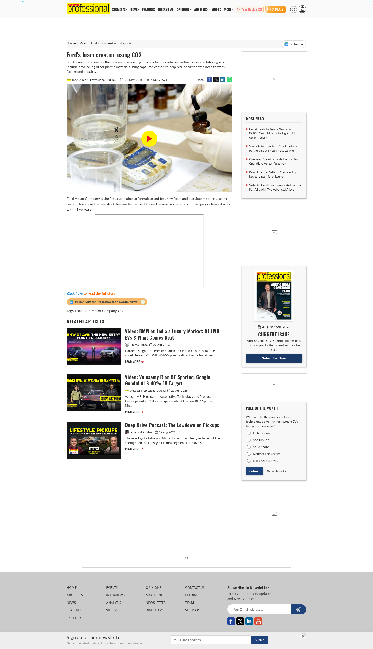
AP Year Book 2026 (250, 9)
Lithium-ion (261, 433)
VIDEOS (216, 10)
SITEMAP (192, 610)
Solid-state (261, 447)
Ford (78, 311)
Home (72, 43)
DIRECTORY (154, 610)
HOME (72, 587)
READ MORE (134, 361)
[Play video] (149, 139)
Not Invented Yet (265, 461)
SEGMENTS (119, 10)
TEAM (189, 602)
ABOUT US (75, 595)
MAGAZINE (154, 595)
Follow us (296, 44)
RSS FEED (74, 618)
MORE (227, 10)
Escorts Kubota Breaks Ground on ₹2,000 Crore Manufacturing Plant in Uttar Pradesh (272, 133)
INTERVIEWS (166, 10)
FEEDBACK (193, 595)
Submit (254, 471)
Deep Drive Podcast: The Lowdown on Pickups (172, 425)
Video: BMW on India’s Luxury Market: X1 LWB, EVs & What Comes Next (173, 334)
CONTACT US (195, 587)
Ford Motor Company (100, 311)
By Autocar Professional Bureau (94, 79)
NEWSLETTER (156, 602)
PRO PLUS (275, 9)
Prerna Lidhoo (139, 345)
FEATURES (148, 10)
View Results (276, 471)
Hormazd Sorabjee (142, 432)
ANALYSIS (200, 10)
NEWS (134, 10)
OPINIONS (183, 10)
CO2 (121, 311)
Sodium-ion (261, 440)
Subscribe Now (274, 358)
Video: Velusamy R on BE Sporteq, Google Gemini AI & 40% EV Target (167, 380)
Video (83, 43)
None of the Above (266, 454)
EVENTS (112, 587)
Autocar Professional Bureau (148, 390)
